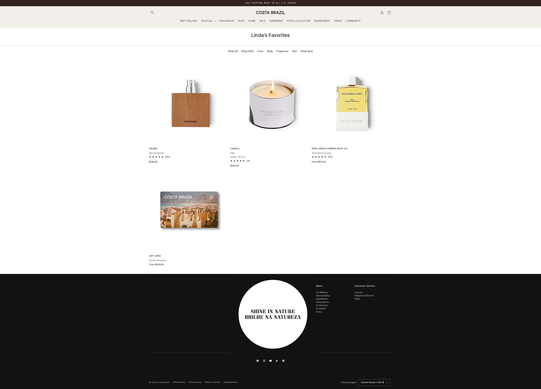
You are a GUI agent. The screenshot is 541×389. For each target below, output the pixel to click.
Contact (359, 293)
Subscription (322, 302)
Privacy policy (195, 382)
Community (322, 306)
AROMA (153, 149)
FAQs (357, 299)
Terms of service (212, 382)
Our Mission (322, 293)
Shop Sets (307, 51)
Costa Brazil (163, 382)
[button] (152, 12)
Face (260, 51)
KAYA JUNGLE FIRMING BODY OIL (330, 149)
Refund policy (179, 382)
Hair (294, 51)
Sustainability (323, 296)
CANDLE (234, 149)
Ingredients (322, 299)
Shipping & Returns (364, 296)
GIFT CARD (155, 256)
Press (319, 312)
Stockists (321, 309)
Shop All (233, 51)
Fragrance (282, 51)
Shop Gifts (247, 51)
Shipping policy (230, 382)
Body (270, 51)
